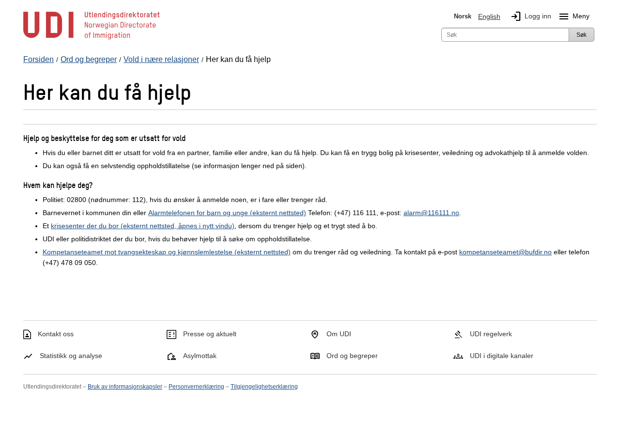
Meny (573, 16)
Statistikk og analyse (71, 355)
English (489, 16)
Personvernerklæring (196, 386)
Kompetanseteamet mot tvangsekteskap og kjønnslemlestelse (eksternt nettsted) (167, 252)
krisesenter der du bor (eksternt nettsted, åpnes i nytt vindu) (142, 226)
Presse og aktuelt (209, 334)
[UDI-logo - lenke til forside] (91, 39)
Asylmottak (200, 355)
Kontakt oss (56, 334)
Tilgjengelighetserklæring (264, 386)
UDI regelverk (491, 334)
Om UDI (338, 334)
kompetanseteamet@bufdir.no (505, 252)
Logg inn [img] (530, 16)
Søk (581, 34)
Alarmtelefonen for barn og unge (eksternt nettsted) (227, 213)
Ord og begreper (352, 355)
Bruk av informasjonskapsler (125, 386)
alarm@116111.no (431, 213)
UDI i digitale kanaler (501, 355)
